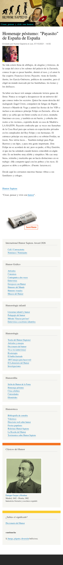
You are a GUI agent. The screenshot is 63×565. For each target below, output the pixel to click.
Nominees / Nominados (17, 252)
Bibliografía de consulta (18, 415)
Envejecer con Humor (17, 284)
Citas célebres (14, 391)
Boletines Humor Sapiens (18, 428)
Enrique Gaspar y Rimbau (16, 495)
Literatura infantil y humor (19, 312)
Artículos (12, 270)
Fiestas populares (15, 425)
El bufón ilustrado (15, 356)
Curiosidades (13, 394)
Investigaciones (14, 366)
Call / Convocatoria (16, 249)
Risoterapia (12, 353)
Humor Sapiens (9, 188)
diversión (25, 538)
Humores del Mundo (16, 287)
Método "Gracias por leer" (18, 318)
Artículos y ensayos (16, 343)
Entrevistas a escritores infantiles (22, 321)
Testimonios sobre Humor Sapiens (22, 435)
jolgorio (17, 538)
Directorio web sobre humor (19, 422)
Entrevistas (12, 280)
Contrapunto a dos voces (18, 277)
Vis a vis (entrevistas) (17, 349)
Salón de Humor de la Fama (19, 384)
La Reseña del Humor (17, 432)
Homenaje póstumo (16, 387)
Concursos (12, 274)
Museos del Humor (15, 293)
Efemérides (12, 397)
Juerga (10, 538)
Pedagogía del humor (16, 315)
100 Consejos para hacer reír (19, 359)
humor (31, 194)
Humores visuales (15, 290)
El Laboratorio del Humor (18, 363)
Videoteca (12, 418)
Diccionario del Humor (15, 523)
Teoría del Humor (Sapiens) (19, 340)
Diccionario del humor (17, 346)
